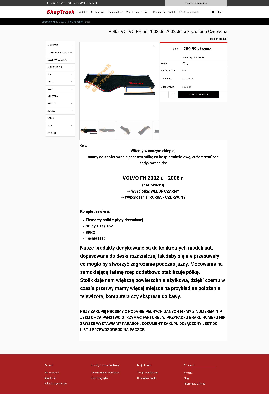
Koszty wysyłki (99, 378)
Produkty (83, 12)
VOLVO (62, 22)
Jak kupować (97, 12)
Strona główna (49, 22)
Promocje (52, 133)
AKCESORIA (53, 45)
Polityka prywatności (55, 383)
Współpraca (132, 12)
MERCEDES (53, 96)
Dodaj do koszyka (198, 94)
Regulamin (159, 12)
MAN (50, 89)
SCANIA (51, 111)
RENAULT (52, 104)
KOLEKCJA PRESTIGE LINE (59, 52)
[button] (154, 46)
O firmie (146, 12)
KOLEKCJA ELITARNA (57, 60)
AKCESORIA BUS (55, 67)
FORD (50, 125)
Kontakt (172, 12)
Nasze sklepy (115, 12)
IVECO (50, 82)
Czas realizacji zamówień (105, 372)
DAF (49, 74)
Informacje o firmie (194, 383)
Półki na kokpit (75, 22)
